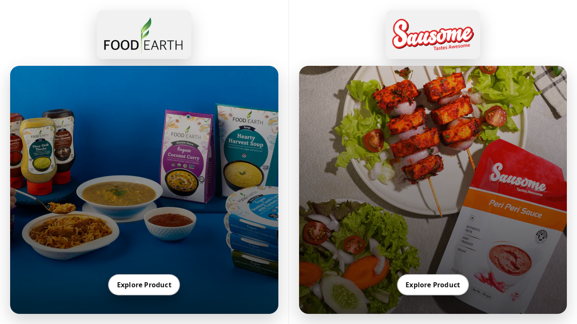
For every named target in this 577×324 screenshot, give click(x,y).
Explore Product (144, 284)
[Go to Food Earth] (144, 34)
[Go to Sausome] (433, 34)
